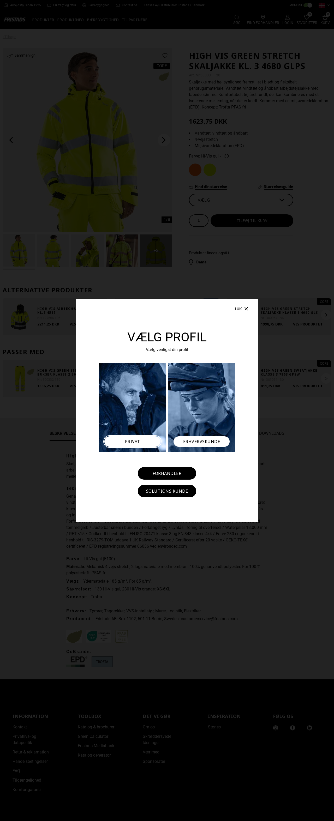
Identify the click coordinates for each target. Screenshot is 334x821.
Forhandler (167, 473)
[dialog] (167, 410)
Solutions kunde (167, 491)
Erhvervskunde (201, 441)
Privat (132, 441)
